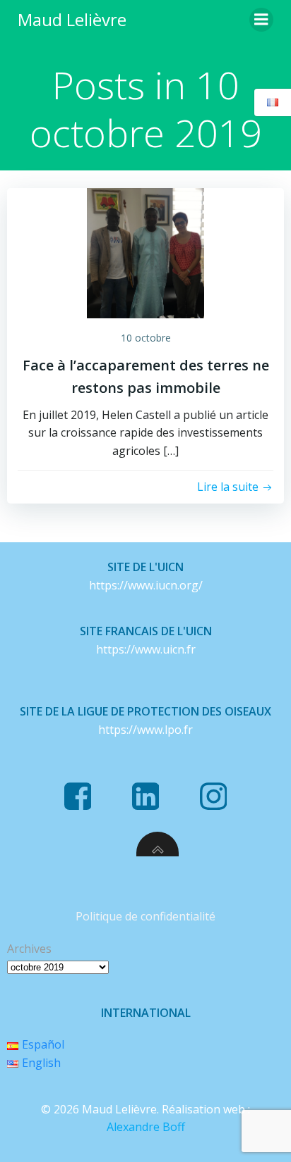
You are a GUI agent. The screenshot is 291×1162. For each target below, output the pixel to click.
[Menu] (261, 20)
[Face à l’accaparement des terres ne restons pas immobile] (145, 252)
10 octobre (146, 337)
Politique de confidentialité (145, 916)
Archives (29, 948)
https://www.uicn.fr (146, 649)
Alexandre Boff (146, 1127)
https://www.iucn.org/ (146, 585)
